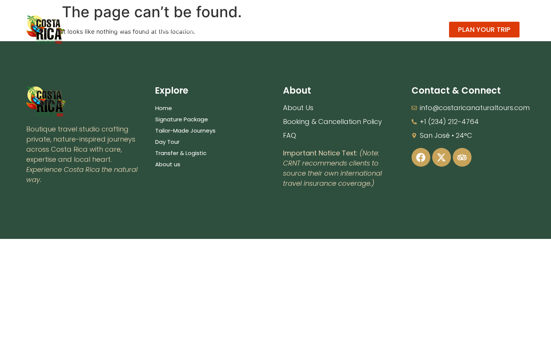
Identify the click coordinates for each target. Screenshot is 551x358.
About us (405, 29)
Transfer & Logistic (352, 29)
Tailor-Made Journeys (242, 29)
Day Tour (299, 29)
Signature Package (170, 29)
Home (120, 29)
